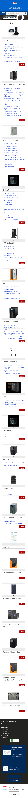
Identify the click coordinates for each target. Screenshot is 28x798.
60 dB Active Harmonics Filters (12, 61)
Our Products (6, 733)
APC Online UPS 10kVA (9, 255)
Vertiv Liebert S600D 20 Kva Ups (12, 298)
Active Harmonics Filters (12, 598)
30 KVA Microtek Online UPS (11, 195)
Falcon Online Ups (8, 90)
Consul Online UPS (10, 362)
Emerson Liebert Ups (11, 652)
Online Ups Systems (9, 215)
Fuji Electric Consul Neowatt (14, 85)
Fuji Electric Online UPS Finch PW (12, 111)
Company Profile (7, 731)
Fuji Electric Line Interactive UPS (12, 106)
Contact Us (5, 735)
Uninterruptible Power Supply (11, 465)
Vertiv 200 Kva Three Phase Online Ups (14, 400)
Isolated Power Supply (11, 706)
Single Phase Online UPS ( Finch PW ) (13, 365)
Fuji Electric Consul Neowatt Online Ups (14, 92)
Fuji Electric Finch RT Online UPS (12, 51)
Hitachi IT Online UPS (9, 162)
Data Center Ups (8, 402)
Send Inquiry (15, 776)
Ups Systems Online (9, 260)
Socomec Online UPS (9, 521)
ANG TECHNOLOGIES (15, 8)
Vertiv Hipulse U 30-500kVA (11, 291)
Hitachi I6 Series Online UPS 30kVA (13, 157)
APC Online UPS (9, 243)
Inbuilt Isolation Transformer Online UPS (14, 463)
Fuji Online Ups (8, 433)
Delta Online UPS (8, 329)
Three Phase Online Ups (12, 518)
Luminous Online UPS (9, 204)
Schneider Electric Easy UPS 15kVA (13, 257)
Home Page (5, 729)
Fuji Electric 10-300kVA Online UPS (12, 373)
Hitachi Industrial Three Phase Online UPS (14, 159)
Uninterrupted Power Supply (11, 219)
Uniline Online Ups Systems (11, 407)
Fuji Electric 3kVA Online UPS (11, 371)
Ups (4, 397)
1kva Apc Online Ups (9, 248)
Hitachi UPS (7, 53)
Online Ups (7, 190)
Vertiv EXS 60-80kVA (9, 289)
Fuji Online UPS (9, 430)
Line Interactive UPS (9, 48)
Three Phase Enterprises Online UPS (13, 523)
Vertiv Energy (8, 459)
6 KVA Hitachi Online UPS (10, 144)
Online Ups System (10, 322)
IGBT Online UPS (8, 202)
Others (5, 41)
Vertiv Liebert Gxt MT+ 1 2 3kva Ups (13, 293)
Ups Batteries (8, 489)
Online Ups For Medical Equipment (13, 212)
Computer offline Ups (9, 492)
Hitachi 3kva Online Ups (10, 155)
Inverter (6, 547)
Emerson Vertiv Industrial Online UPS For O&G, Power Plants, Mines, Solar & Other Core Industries (14, 333)
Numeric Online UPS (9, 44)
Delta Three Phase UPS (10, 404)
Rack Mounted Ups (9, 246)
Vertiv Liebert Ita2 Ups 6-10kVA (12, 296)
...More (22, 64)
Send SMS (15, 780)
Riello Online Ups (8, 217)
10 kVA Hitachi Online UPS (10, 146)
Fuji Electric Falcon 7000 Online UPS (13, 98)
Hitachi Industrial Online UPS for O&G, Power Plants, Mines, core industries (13, 337)
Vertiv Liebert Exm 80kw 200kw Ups (13, 287)
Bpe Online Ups (8, 200)
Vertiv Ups (7, 284)
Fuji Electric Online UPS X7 (10, 113)
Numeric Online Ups (9, 207)
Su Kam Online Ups (9, 193)
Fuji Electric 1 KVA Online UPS (11, 46)
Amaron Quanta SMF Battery (11, 55)
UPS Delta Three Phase (10, 325)
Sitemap (5, 737)
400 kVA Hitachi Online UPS (11, 327)
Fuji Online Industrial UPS (10, 436)
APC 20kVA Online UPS (9, 251)
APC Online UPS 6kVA (9, 253)
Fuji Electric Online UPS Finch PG (12, 109)
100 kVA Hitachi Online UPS (11, 153)
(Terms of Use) (12, 787)
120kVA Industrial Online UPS (11, 198)
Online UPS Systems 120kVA (11, 166)
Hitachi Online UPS (10, 140)
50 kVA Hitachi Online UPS (10, 150)
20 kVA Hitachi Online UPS (10, 148)
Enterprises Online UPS (12, 573)
